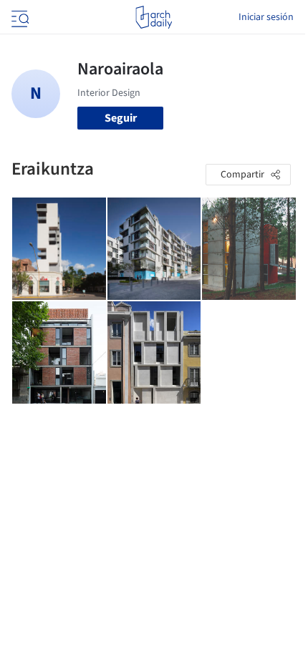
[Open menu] (19, 17)
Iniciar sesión (266, 17)
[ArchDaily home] (153, 17)
